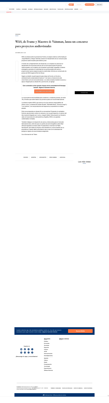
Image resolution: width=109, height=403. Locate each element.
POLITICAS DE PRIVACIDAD (67, 388)
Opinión (76, 9)
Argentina (33, 157)
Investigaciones (69, 9)
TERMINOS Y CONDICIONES (56, 388)
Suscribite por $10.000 (90, 4)
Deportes (46, 9)
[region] (54, 24)
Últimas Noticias (48, 370)
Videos (46, 360)
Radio (80, 9)
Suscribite (80, 331)
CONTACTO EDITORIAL (88, 388)
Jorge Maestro (42, 157)
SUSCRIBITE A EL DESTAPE (44, 91)
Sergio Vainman (53, 157)
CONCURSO (25, 157)
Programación (48, 364)
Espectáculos (53, 9)
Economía (24, 9)
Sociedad (30, 9)
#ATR (45, 351)
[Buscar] (66, 4)
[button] (17, 62)
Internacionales (38, 9)
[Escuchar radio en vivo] (79, 4)
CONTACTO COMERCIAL (78, 388)
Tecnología (60, 9)
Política (18, 9)
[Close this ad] (108, 396)
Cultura (46, 349)
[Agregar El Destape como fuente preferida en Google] (66, 53)
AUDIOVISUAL (62, 157)
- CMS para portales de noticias (56, 395)
